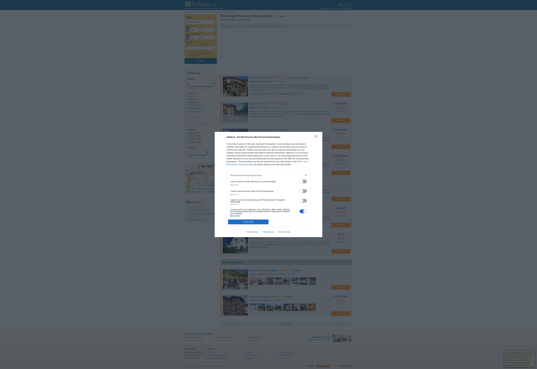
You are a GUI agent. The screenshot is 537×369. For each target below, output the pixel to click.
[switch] (303, 181)
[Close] (317, 137)
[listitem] (268, 175)
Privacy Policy (284, 232)
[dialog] (268, 184)
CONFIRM (248, 222)
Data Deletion (253, 232)
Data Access (268, 232)
